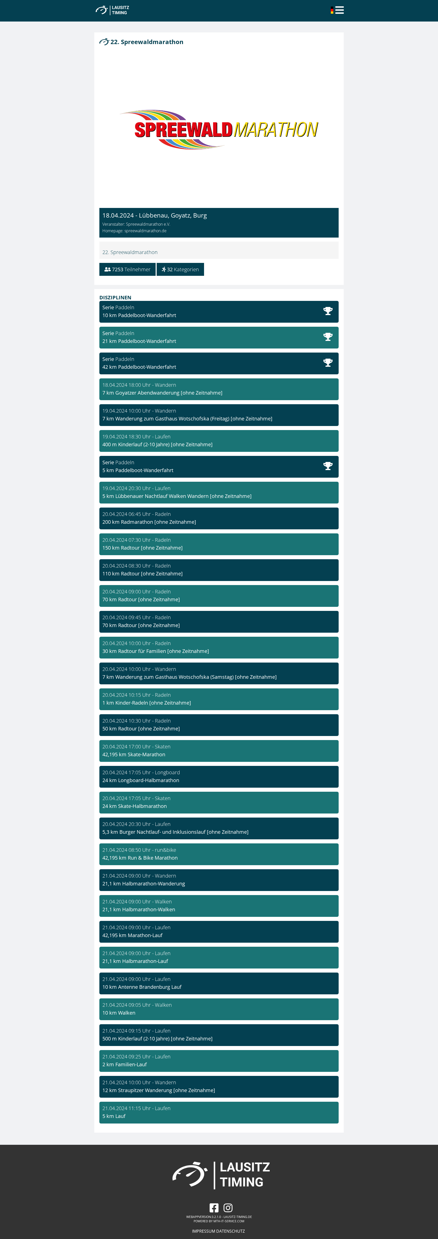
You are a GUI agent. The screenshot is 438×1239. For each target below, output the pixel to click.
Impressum (203, 1231)
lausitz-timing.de (238, 1217)
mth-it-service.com (228, 1221)
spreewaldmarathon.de (145, 231)
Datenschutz (230, 1231)
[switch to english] (332, 12)
